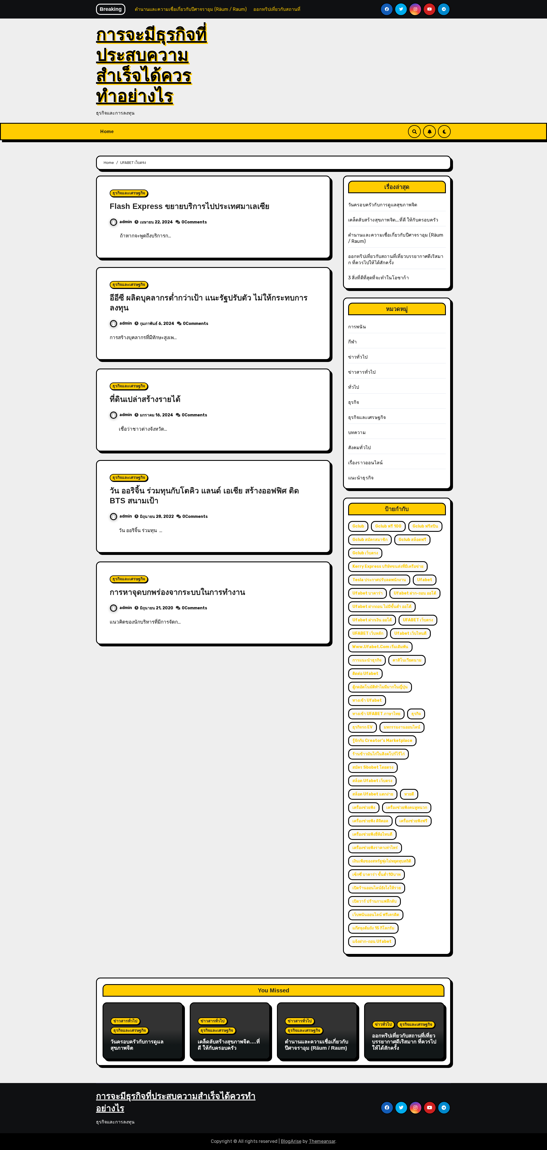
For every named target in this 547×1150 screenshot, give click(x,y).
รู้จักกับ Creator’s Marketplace (382, 740)
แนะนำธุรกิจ (361, 478)
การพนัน (357, 326)
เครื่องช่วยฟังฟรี (413, 821)
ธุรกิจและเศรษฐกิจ (129, 193)
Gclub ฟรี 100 (388, 526)
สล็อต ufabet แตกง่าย (372, 794)
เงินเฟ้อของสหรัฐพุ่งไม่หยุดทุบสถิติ (381, 861)
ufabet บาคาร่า (367, 593)
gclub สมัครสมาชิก (369, 539)
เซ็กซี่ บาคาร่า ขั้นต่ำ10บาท (376, 874)
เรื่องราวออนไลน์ (365, 462)
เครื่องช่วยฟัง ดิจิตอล (370, 821)
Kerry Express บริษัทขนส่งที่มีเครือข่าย (387, 566)
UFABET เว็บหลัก (367, 633)
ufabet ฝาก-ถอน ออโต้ (415, 593)
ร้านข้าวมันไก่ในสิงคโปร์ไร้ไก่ (378, 754)
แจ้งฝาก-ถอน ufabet (371, 941)
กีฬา (352, 342)
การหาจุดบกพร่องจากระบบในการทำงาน (177, 592)
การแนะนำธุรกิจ (366, 660)
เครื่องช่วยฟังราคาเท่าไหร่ (375, 847)
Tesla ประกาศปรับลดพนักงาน (379, 579)
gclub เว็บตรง (365, 553)
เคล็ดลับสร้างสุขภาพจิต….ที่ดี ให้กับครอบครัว (393, 220)
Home (107, 131)
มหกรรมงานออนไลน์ (402, 727)
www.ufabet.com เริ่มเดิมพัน (380, 646)
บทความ (357, 432)
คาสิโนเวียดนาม (407, 660)
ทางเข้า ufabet (367, 700)
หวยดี (409, 794)
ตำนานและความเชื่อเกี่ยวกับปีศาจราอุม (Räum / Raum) (316, 1045)
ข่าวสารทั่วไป (362, 372)
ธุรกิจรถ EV (362, 727)
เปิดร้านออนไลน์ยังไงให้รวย (376, 888)
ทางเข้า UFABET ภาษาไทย (376, 713)
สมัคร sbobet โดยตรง (372, 767)
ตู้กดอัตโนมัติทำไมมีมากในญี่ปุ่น (380, 687)
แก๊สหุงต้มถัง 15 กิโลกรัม (373, 928)
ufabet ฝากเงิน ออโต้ (372, 620)
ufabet (424, 579)
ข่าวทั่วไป (358, 357)
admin (125, 221)
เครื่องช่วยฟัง (363, 807)
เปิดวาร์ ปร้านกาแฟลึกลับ (374, 901)
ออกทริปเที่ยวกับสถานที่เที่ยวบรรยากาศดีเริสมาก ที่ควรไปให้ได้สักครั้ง (404, 1042)
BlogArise (291, 1141)
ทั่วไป (353, 387)
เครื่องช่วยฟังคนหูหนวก (406, 807)
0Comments (194, 222)
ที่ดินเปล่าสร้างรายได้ (146, 399)
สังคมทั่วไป (359, 447)
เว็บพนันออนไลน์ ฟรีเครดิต (375, 914)
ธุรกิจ (353, 402)
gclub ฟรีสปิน (425, 526)
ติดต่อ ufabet (365, 673)
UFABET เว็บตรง (418, 620)
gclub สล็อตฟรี (412, 539)
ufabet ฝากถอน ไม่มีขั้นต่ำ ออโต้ (381, 606)
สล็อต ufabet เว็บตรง (372, 780)
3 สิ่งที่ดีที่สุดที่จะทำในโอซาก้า (378, 277)
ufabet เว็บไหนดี (410, 633)
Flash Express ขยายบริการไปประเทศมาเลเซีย (190, 206)
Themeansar (322, 1141)
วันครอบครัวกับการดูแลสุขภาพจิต (382, 204)
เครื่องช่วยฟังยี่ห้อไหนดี (372, 834)
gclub (358, 526)
